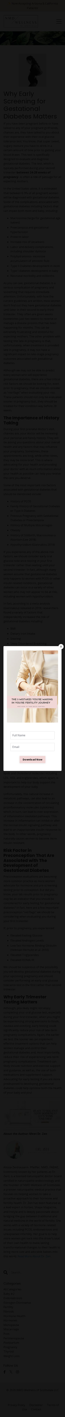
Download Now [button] (32, 759)
